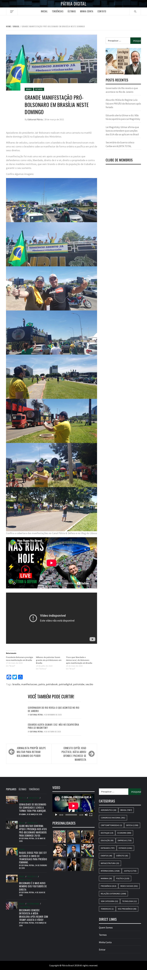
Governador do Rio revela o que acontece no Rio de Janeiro (53, 709)
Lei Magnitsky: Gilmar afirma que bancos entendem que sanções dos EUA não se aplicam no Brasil (122, 131)
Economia (124, 833)
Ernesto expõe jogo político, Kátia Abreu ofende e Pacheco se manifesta (74, 753)
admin (23, 814)
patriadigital (65, 684)
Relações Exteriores (113, 893)
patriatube (78, 684)
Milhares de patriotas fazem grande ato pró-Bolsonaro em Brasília (48, 660)
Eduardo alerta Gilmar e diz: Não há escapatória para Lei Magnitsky (53, 726)
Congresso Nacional (113, 817)
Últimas (72, 11)
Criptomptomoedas (111, 825)
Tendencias (107, 909)
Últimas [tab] (22, 789)
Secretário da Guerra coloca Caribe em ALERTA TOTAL (120, 144)
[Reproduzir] (56, 814)
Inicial (44, 11)
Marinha (106, 878)
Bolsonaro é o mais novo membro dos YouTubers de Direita (33, 886)
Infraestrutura (110, 863)
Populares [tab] (11, 789)
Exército (122, 855)
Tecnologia (129, 901)
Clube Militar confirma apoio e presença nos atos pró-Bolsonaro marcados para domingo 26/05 (33, 830)
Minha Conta (86, 11)
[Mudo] (86, 814)
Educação (107, 840)
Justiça (130, 871)
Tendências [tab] (34, 789)
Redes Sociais (26, 880)
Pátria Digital (73, 4)
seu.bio (89, 684)
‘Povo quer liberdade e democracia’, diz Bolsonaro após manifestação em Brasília (79, 660)
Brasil (29, 89)
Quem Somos (106, 927)
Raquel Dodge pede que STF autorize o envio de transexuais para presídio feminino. (33, 857)
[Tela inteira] (90, 814)
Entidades (108, 848)
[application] (73, 806)
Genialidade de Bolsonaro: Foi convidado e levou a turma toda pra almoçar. (33, 808)
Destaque (107, 833)
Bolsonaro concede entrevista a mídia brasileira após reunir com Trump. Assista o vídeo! (33, 915)
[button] (123, 61)
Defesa (22, 823)
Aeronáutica (108, 810)
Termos (103, 934)
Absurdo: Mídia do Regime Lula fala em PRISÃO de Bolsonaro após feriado (123, 103)
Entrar (102, 949)
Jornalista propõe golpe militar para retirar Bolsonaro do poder (31, 752)
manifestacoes (29, 684)
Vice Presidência (127, 909)
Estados (39, 89)
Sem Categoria (26, 801)
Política (22, 798)
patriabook (52, 684)
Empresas (124, 840)
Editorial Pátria (35, 119)
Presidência (34, 798)
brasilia (16, 684)
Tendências (57, 11)
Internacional (33, 903)
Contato (101, 11)
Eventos (106, 855)
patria (41, 684)
